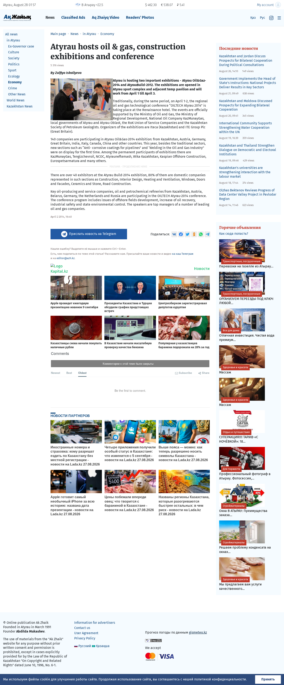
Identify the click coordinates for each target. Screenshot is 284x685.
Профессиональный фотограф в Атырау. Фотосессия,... (244, 473)
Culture (13, 52)
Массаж (233, 370)
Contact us (82, 628)
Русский (84, 646)
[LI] (154, 624)
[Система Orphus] (153, 640)
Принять (268, 679)
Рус (262, 18)
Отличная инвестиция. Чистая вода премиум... (246, 335)
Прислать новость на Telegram (92, 234)
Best (69, 373)
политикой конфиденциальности (220, 679)
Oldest (82, 373)
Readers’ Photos (140, 17)
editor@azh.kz (66, 258)
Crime (12, 88)
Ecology (14, 76)
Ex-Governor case (21, 46)
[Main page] (17, 18)
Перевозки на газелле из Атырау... (246, 264)
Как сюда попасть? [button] (233, 234)
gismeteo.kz (198, 632)
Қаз (253, 18)
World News (15, 100)
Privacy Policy (84, 638)
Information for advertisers (94, 623)
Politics (13, 64)
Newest (55, 373)
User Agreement (86, 633)
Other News (16, 94)
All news (11, 34)
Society (13, 58)
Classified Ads (73, 17)
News (50, 17)
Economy (15, 82)
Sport (12, 70)
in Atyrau (13, 40)
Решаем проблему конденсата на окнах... (245, 547)
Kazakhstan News (19, 106)
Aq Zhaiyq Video (105, 17)
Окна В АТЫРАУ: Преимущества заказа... (243, 510)
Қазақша (103, 646)
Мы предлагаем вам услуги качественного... (240, 584)
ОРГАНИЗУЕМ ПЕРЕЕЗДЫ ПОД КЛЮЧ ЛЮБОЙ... (246, 298)
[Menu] (279, 18)
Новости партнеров (70, 415)
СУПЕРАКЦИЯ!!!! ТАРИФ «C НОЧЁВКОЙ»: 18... (238, 436)
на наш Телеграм (182, 253)
